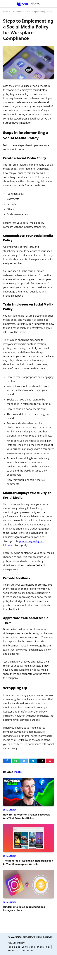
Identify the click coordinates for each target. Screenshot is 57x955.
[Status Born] (28, 4)
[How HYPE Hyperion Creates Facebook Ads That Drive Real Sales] (28, 792)
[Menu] (5, 3)
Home (5, 11)
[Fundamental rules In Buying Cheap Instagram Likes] (28, 884)
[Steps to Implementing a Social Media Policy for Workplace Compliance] (28, 62)
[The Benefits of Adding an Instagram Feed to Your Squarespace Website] (28, 838)
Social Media (17, 11)
